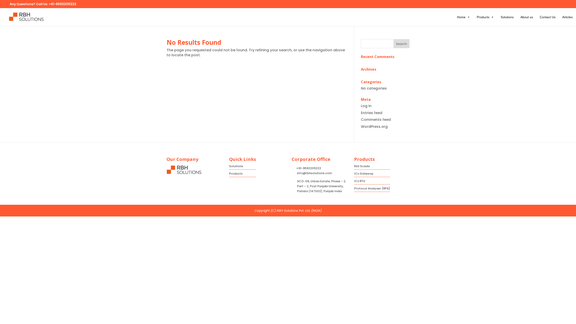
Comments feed (376, 119)
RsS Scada (362, 166)
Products (483, 17)
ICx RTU (359, 181)
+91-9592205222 (62, 4)
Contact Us (548, 17)
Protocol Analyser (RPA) (372, 188)
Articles (567, 17)
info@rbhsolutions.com (314, 173)
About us (526, 17)
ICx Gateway (364, 173)
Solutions (507, 17)
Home (461, 17)
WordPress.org (374, 126)
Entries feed (371, 112)
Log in (366, 105)
